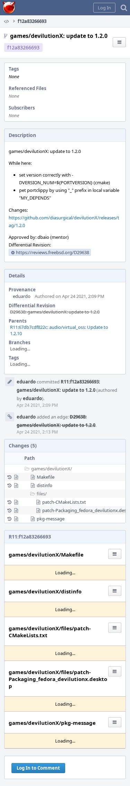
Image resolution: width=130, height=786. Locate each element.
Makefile (45, 477)
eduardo (22, 296)
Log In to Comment (38, 768)
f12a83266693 (23, 47)
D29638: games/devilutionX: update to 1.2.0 (54, 312)
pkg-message (50, 519)
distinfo (44, 485)
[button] (104, 8)
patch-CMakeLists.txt (64, 502)
